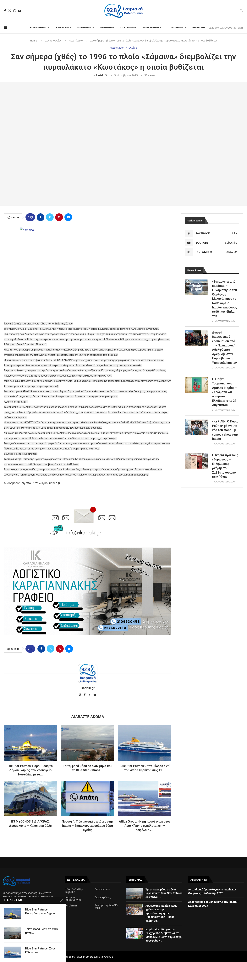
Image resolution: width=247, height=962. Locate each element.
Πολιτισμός (84, 27)
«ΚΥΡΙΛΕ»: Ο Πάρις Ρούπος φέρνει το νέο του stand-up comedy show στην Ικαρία (225, 430)
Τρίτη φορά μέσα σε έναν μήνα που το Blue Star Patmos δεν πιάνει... (163, 893)
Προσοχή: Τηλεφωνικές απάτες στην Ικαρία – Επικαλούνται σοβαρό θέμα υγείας (87, 826)
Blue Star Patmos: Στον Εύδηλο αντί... (40, 950)
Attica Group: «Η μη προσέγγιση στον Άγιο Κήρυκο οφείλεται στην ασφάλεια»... (144, 826)
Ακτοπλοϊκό (76, 40)
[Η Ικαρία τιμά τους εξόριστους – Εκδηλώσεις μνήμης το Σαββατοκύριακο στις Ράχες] (196, 461)
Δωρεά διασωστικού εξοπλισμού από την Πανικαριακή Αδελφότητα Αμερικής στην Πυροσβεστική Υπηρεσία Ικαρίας (224, 348)
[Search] (241, 11)
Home (33, 40)
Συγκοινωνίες (128, 27)
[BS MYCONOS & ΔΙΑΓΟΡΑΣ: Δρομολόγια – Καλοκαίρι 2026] (30, 798)
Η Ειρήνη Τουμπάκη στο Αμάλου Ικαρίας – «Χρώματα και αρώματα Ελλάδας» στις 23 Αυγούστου (224, 392)
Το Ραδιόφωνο (175, 27)
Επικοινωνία (102, 889)
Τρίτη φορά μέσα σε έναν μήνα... (41, 931)
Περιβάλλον (62, 27)
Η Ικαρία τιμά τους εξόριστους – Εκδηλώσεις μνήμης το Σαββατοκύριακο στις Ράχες (225, 466)
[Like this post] (31, 217)
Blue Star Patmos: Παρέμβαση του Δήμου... (41, 911)
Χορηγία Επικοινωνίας (73, 898)
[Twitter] (9, 10)
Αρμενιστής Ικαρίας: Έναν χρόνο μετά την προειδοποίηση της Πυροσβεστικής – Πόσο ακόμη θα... (161, 913)
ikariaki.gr (102, 75)
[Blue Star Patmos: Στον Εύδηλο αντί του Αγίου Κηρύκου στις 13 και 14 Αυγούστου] (144, 743)
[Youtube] (19, 10)
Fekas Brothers (84, 956)
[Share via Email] (68, 217)
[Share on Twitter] (50, 217)
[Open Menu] (5, 27)
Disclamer (71, 905)
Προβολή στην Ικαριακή (74, 890)
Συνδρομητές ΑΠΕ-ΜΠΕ (106, 906)
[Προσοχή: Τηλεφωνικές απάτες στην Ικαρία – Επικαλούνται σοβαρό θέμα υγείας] (87, 798)
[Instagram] (14, 10)
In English (198, 27)
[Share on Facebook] (40, 217)
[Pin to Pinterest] (59, 217)
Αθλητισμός (107, 27)
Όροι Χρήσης (103, 897)
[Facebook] (5, 10)
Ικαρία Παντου (150, 27)
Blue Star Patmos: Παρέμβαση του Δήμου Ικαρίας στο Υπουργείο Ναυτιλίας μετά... (30, 770)
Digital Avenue (104, 956)
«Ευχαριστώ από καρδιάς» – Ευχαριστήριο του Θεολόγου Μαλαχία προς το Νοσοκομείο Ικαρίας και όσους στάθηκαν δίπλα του (224, 299)
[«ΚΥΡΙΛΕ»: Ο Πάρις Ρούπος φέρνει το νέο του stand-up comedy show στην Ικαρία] (196, 427)
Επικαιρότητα (38, 27)
